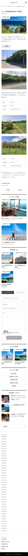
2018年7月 (4, 530)
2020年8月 (4, 487)
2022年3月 (4, 448)
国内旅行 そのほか (14, 376)
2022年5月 (4, 443)
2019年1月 (4, 523)
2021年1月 (4, 477)
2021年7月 (4, 465)
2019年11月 (4, 509)
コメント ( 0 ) (7, 292)
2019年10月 (4, 511)
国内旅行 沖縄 (14, 379)
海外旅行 (14, 386)
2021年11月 (4, 456)
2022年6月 (4, 441)
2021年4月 (4, 470)
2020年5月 (4, 494)
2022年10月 (4, 436)
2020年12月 (4, 480)
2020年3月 (4, 499)
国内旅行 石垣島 (6, 183)
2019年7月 (4, 516)
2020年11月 (4, 482)
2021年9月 (4, 460)
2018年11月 (4, 526)
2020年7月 (4, 489)
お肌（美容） (14, 373)
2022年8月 (4, 439)
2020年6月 (4, 492)
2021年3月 (4, 472)
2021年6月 (4, 468)
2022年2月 (4, 451)
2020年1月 (4, 504)
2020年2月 (4, 501)
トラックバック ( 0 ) (20, 292)
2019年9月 (4, 513)
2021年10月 (4, 458)
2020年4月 (4, 497)
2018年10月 (4, 528)
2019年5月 (4, 518)
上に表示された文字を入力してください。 (12, 332)
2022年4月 (4, 446)
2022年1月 (4, 453)
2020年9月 (4, 484)
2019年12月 (4, 506)
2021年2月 (4, 475)
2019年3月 (4, 521)
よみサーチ (14, 2)
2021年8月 (4, 463)
